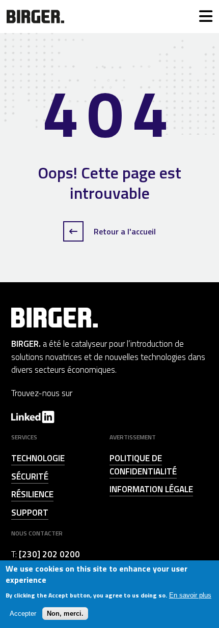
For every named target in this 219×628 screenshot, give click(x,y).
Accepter (23, 613)
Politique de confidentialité (143, 465)
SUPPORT (29, 512)
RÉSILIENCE (32, 494)
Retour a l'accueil (124, 231)
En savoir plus (190, 595)
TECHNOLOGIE (38, 458)
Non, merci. (65, 613)
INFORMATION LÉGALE (151, 489)
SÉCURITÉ (29, 476)
